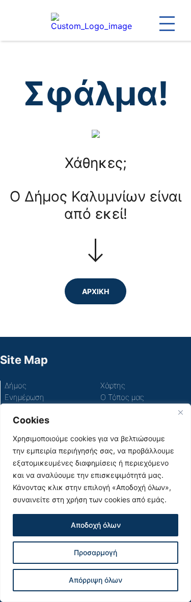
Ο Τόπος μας (122, 397)
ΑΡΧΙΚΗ (95, 291)
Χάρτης (112, 385)
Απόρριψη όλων (95, 580)
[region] (95, 503)
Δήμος (15, 385)
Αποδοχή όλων (96, 525)
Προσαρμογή (95, 552)
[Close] (180, 412)
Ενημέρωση (24, 397)
